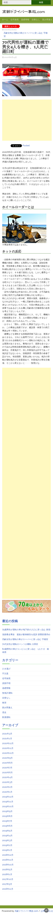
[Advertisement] (27, 120)
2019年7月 (7, 821)
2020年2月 (7, 787)
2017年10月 (7, 879)
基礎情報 (25, 19)
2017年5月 (7, 884)
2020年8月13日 (10, 57)
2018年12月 (7, 855)
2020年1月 (7, 792)
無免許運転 (7, 693)
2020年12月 (8, 743)
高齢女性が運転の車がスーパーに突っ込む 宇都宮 (26, 34)
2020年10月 (8, 753)
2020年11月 (7, 748)
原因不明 (6, 683)
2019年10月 (8, 806)
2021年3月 (7, 733)
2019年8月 (7, 816)
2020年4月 (7, 777)
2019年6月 (7, 826)
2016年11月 (7, 889)
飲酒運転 (6, 717)
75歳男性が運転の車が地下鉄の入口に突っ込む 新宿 (26, 629)
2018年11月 (7, 860)
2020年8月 (7, 763)
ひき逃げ (6, 668)
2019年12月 (7, 797)
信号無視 (14, 19)
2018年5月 (7, 869)
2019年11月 (7, 801)
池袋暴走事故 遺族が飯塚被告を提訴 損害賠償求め (26, 634)
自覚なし (36, 19)
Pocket (26, 145)
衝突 (4, 702)
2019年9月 (7, 811)
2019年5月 (7, 831)
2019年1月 (7, 850)
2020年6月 (7, 772)
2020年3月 (7, 782)
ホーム (5, 19)
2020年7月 (7, 767)
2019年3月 (7, 840)
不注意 (5, 673)
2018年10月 (8, 864)
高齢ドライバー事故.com (26, 911)
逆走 (4, 712)
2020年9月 (7, 758)
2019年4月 (7, 835)
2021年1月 (7, 738)
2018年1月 (7, 874)
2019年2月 (7, 845)
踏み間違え (7, 707)
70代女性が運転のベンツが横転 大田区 (20, 644)
